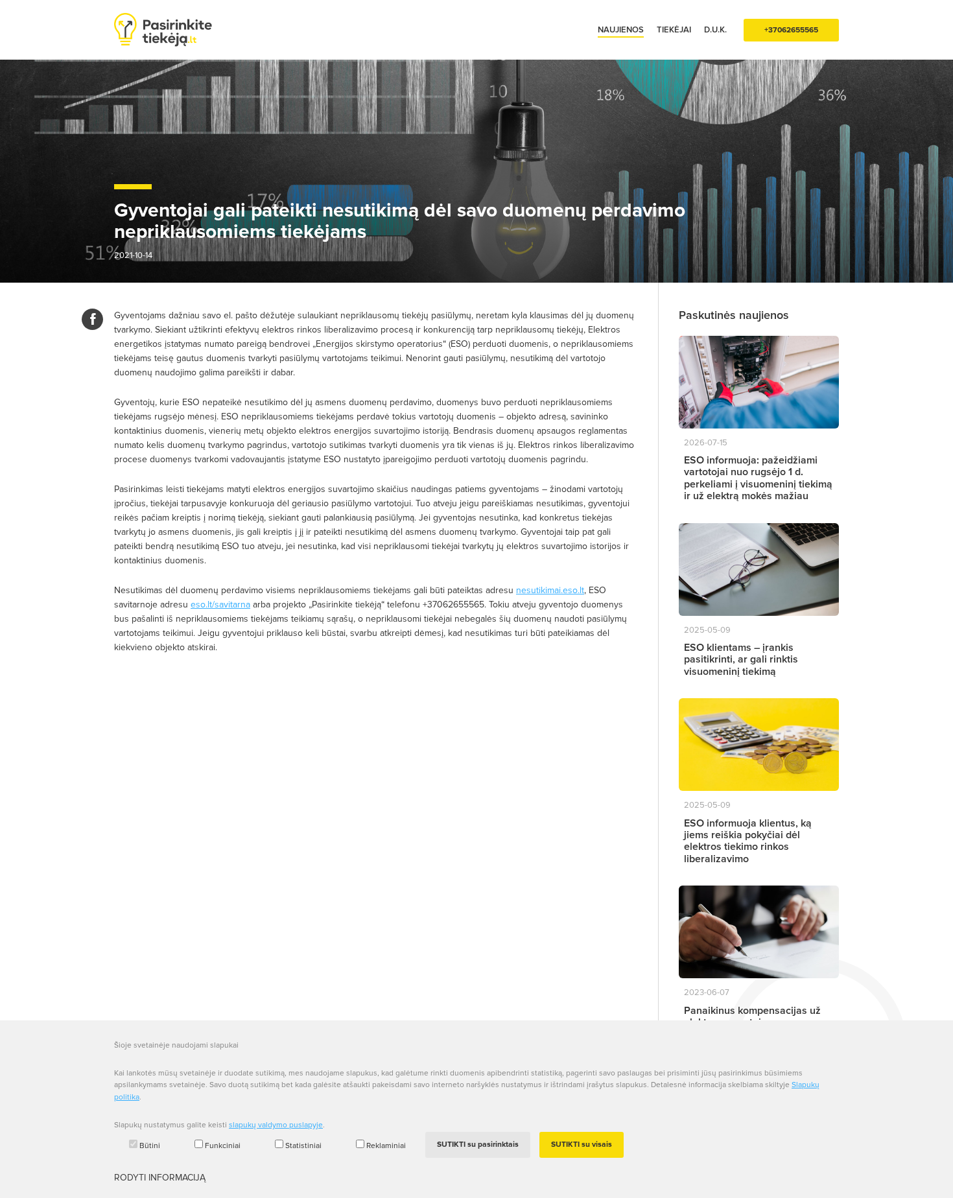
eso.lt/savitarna (220, 604)
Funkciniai (223, 1146)
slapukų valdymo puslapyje (276, 1125)
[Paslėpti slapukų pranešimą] (836, 1049)
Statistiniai (303, 1146)
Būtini (149, 1146)
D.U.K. (715, 30)
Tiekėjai (674, 30)
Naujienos (621, 30)
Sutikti (478, 1144)
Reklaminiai (386, 1146)
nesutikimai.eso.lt (550, 590)
